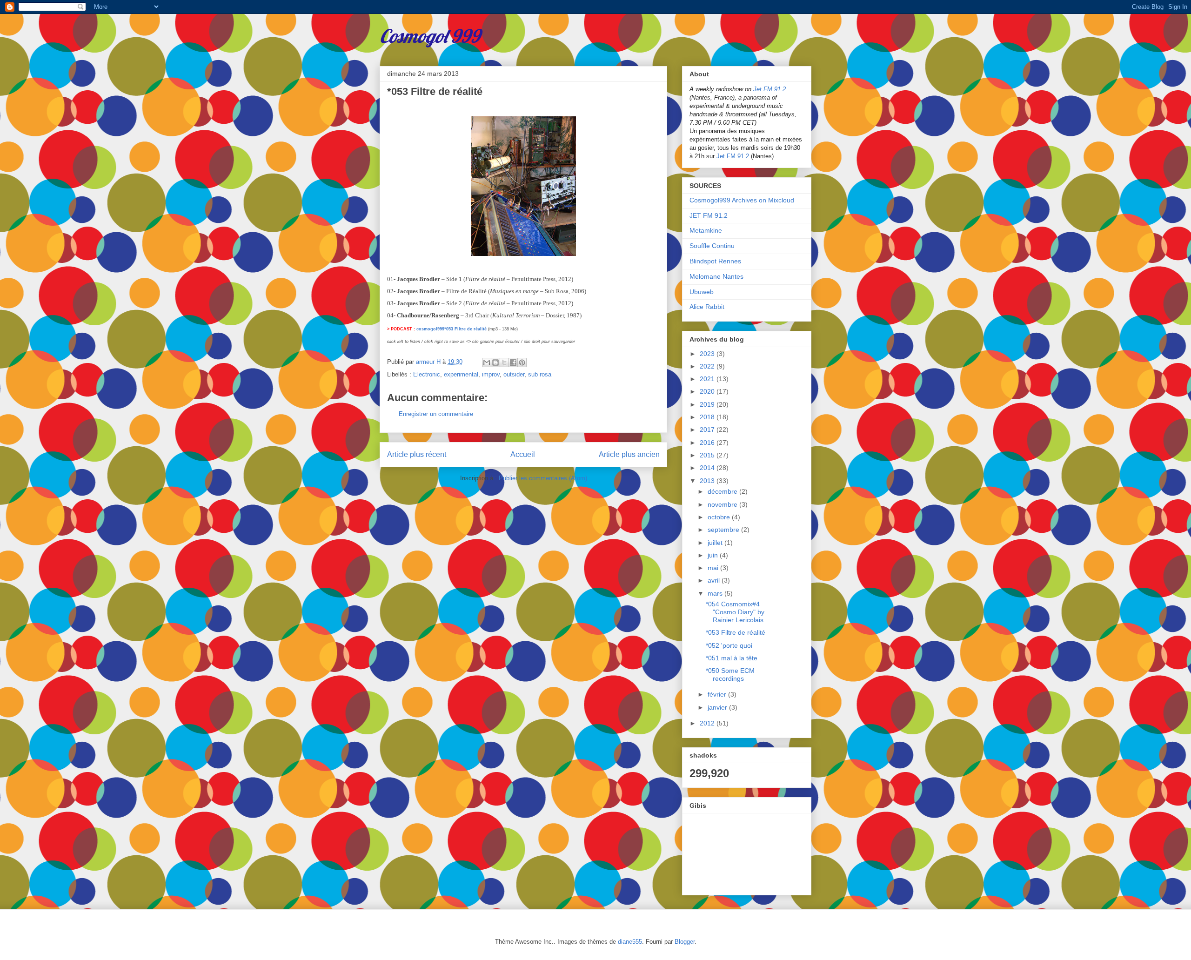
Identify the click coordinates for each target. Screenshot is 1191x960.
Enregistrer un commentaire (436, 413)
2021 (708, 379)
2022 (708, 366)
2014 (708, 467)
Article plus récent (416, 454)
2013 (708, 480)
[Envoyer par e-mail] (486, 362)
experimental (461, 374)
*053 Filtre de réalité (735, 632)
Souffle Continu (712, 245)
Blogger (685, 941)
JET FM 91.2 (708, 215)
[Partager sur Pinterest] (522, 362)
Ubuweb (701, 291)
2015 (708, 455)
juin (714, 555)
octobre (720, 517)
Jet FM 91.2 (769, 89)
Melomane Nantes (716, 276)
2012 (708, 723)
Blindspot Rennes (715, 261)
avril (715, 580)
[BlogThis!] (495, 362)
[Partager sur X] (504, 362)
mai (714, 567)
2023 (708, 353)
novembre (723, 504)
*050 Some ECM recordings (730, 674)
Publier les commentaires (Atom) (543, 478)
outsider (513, 374)
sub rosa (539, 374)
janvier (718, 707)
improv (491, 374)
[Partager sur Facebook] (513, 362)
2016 (708, 442)
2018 (708, 417)
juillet (716, 542)
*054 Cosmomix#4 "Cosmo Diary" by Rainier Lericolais (735, 612)
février (718, 694)
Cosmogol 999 (430, 35)
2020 (708, 391)
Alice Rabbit (706, 306)
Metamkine (705, 230)
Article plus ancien (629, 454)
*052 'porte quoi (729, 645)
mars (716, 593)
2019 (708, 404)
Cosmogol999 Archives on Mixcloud (741, 200)
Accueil (522, 454)
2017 (708, 429)
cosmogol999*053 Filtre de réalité (451, 329)
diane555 (630, 941)
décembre (723, 491)
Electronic (426, 374)
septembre (724, 529)
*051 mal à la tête (731, 658)
